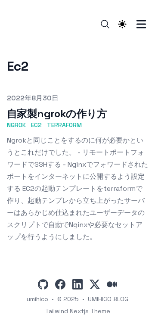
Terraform (64, 125)
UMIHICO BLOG (108, 299)
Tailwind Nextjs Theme (77, 311)
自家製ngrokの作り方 (57, 113)
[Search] (105, 24)
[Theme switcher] (122, 24)
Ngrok (16, 125)
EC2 (36, 125)
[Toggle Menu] (141, 24)
